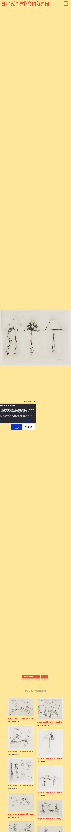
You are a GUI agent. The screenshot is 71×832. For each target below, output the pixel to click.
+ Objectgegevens (28, 676)
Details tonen (28, 420)
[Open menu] (69, 3)
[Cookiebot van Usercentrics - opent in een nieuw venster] (25, 401)
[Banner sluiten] (34, 401)
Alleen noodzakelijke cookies (16, 427)
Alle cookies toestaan (29, 427)
